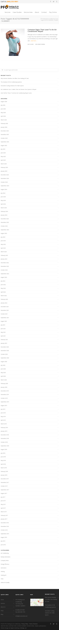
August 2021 (4, 321)
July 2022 (3, 281)
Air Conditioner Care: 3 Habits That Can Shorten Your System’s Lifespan (18, 89)
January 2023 (4, 259)
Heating (3, 571)
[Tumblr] (56, 1)
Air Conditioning (40, 44)
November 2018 (5, 438)
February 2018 (4, 471)
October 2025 (4, 138)
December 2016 (5, 522)
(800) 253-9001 (12, 1)
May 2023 (3, 244)
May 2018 (3, 460)
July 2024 (3, 193)
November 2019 (5, 394)
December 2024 (5, 175)
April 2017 (3, 508)
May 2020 (3, 372)
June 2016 (3, 544)
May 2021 (3, 332)
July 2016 (3, 541)
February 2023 (4, 255)
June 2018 (3, 456)
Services (7, 12)
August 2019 (4, 405)
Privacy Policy (24, 624)
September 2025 (5, 142)
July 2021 (3, 325)
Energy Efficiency (5, 564)
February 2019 (4, 427)
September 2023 (5, 229)
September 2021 (5, 317)
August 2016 (4, 537)
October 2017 (4, 486)
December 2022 (5, 262)
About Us (3, 607)
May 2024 (3, 200)
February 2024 (4, 211)
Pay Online (53, 12)
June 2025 (3, 153)
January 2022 (4, 303)
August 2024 (4, 189)
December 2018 (5, 435)
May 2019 (3, 416)
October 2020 (4, 354)
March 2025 (4, 164)
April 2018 (3, 464)
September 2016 (5, 533)
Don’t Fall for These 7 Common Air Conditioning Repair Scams (16, 93)
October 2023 (4, 226)
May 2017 (3, 504)
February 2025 (4, 167)
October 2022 (4, 270)
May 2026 (3, 112)
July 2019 (3, 409)
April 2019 (3, 420)
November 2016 (5, 526)
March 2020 (4, 380)
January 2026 (4, 127)
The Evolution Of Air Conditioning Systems (11, 82)
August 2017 (4, 493)
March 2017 (4, 511)
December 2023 (5, 218)
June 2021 (3, 328)
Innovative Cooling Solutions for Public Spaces (12, 85)
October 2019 (4, 398)
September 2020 (5, 358)
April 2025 (3, 160)
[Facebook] (50, 1)
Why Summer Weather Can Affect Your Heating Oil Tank (15, 78)
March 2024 (4, 207)
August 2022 (4, 277)
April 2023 (3, 248)
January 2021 (4, 343)
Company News (5, 560)
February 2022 (4, 299)
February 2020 (4, 383)
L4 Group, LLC (23, 628)
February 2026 (4, 123)
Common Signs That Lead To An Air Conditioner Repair (42, 30)
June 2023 (3, 240)
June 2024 (3, 196)
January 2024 (4, 215)
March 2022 (4, 295)
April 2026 (3, 116)
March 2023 (4, 251)
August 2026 (4, 101)
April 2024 (3, 204)
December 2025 (5, 131)
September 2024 (5, 185)
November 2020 (5, 350)
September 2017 (5, 489)
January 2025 (4, 171)
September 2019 (5, 402)
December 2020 (5, 347)
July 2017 (3, 497)
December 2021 (5, 306)
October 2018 (4, 442)
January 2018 (4, 475)
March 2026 (4, 120)
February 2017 (4, 515)
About (37, 12)
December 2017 (5, 478)
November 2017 (5, 482)
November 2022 (5, 266)
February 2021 (4, 339)
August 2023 (4, 233)
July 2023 (3, 237)
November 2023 (5, 222)
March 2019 (4, 424)
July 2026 (3, 105)
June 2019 (3, 413)
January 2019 (4, 431)
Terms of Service (33, 624)
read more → (34, 40)
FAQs (2, 610)
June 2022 (3, 284)
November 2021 (5, 310)
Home (2, 599)
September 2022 (5, 273)
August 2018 (4, 449)
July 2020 (3, 365)
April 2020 (3, 376)
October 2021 (4, 314)
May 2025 (3, 156)
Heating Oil (3, 575)
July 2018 (3, 453)
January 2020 (4, 387)
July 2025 (3, 149)
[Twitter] (53, 1)
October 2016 (4, 530)
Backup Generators (5, 557)
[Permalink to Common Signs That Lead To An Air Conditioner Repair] (13, 42)
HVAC (2, 579)
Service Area (28, 12)
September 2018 (5, 446)
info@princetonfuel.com (21, 616)
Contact (44, 12)
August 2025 (4, 145)
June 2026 (3, 109)
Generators (3, 568)
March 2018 (4, 467)
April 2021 (3, 336)
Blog (2, 614)
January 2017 (4, 519)
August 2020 (4, 361)
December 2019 (5, 391)
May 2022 (3, 288)
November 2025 (5, 134)
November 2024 (5, 178)
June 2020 (3, 369)
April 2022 (3, 292)
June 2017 (3, 500)
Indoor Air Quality (5, 582)
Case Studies (17, 12)
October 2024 (4, 182)
